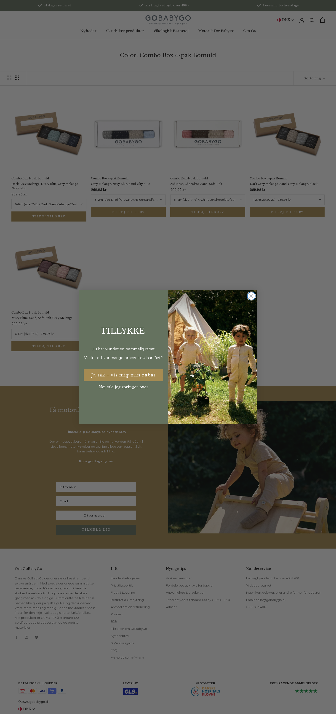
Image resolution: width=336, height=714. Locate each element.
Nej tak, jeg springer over (123, 387)
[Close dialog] (251, 296)
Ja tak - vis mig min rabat (123, 375)
